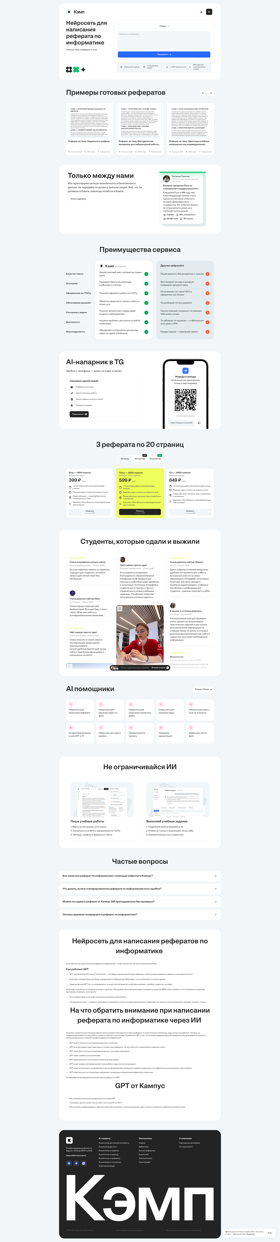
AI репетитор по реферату (109, 1158)
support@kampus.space (76, 1155)
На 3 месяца (140, 459)
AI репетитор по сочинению (110, 1162)
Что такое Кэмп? (185, 1147)
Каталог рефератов (147, 1151)
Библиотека (143, 1147)
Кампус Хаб (143, 1154)
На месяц (125, 459)
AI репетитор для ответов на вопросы (114, 1143)
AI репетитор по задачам (109, 1151)
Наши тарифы (144, 1162)
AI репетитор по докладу (109, 1154)
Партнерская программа (189, 1143)
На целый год (155, 459)
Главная (142, 1143)
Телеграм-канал (145, 1158)
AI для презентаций (107, 1166)
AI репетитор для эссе (108, 1147)
